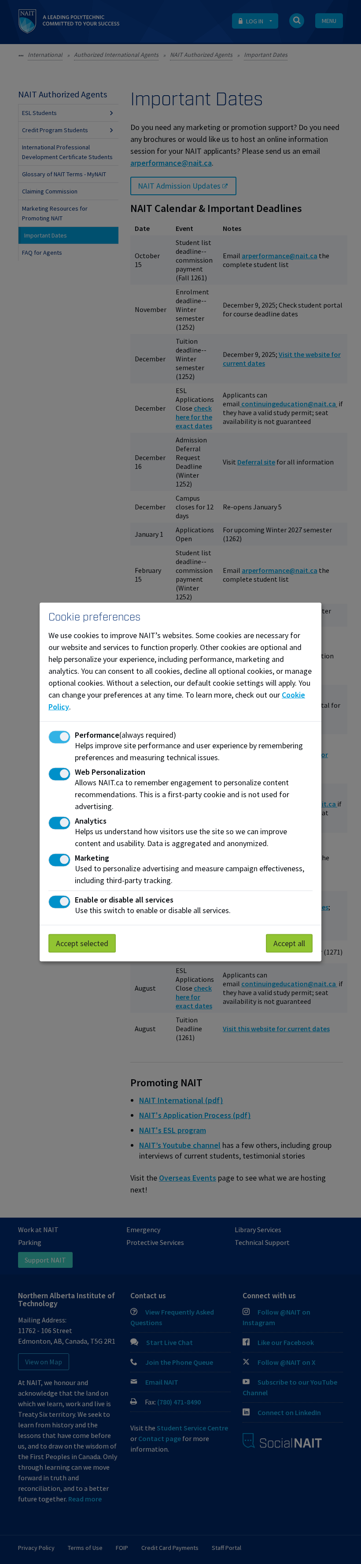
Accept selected (82, 943)
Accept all (289, 943)
